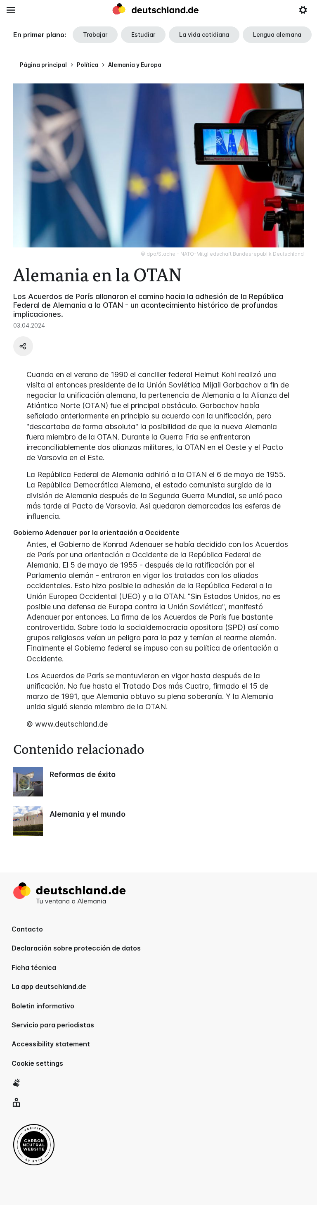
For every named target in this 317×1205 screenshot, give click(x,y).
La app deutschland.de (49, 986)
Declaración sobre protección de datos (76, 948)
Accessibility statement (51, 1044)
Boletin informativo (43, 1006)
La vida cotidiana (204, 34)
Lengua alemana (277, 34)
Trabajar (95, 34)
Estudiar (143, 34)
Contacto (27, 929)
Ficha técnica (34, 967)
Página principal (43, 64)
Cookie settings (37, 1063)
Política (87, 64)
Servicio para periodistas (53, 1025)
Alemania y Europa (134, 64)
